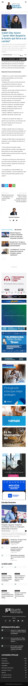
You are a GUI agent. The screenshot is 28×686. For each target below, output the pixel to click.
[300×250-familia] (14, 373)
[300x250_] (14, 490)
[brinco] (14, 301)
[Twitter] (6, 185)
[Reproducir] (3, 59)
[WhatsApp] (13, 185)
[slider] (23, 59)
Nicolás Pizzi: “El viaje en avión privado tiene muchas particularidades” (18, 243)
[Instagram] (10, 220)
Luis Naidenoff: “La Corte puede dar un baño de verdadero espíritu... (17, 549)
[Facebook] (3, 185)
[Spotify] (14, 620)
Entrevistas (7, 13)
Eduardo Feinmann (7, 54)
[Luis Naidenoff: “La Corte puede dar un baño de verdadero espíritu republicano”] (5, 251)
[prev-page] (3, 259)
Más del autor (18, 229)
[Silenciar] (20, 59)
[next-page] (5, 259)
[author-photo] (14, 215)
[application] (14, 59)
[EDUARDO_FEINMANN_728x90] (14, 296)
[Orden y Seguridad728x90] (14, 359)
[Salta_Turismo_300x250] (14, 437)
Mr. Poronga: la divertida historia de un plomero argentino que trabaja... (17, 647)
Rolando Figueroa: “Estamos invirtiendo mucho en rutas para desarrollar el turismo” (13, 527)
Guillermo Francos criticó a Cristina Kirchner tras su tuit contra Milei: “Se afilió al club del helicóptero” (20, 198)
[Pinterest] (10, 185)
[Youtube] (17, 220)
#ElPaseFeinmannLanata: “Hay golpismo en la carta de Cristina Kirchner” (8, 197)
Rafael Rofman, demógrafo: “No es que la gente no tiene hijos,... (18, 557)
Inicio (3, 13)
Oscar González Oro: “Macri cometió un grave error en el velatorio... (18, 639)
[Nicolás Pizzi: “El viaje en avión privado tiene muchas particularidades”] (5, 244)
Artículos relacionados (7, 229)
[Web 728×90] (14, 328)
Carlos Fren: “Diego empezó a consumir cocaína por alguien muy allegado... (18, 632)
